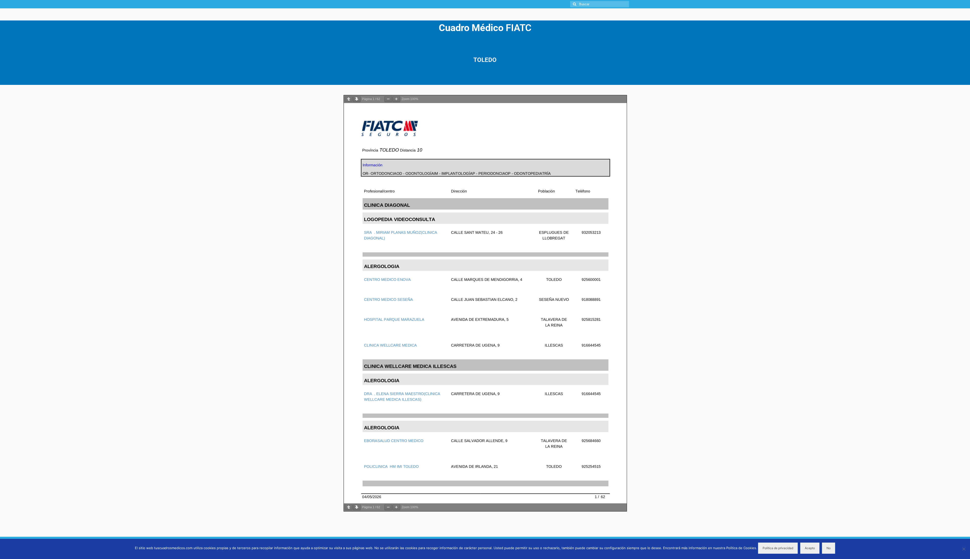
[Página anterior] (348, 99)
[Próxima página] (356, 99)
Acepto (810, 548)
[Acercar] (396, 99)
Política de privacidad (778, 548)
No (829, 548)
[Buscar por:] (599, 4)
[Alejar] (388, 99)
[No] (963, 548)
